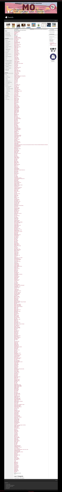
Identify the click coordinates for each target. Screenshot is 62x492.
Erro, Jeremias (16, 176)
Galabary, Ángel (16, 195)
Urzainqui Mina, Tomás (17, 450)
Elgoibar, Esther (16, 165)
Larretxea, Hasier (16, 280)
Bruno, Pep (15, 124)
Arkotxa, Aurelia (16, 78)
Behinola (15, 103)
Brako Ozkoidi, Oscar (17, 122)
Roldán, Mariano (16, 388)
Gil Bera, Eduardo (16, 211)
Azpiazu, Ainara (16, 94)
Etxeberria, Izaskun (16, 183)
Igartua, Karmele (16, 243)
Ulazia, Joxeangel (16, 436)
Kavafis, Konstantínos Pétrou (18, 266)
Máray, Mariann (16, 299)
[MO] (31, 13)
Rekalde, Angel (16, 377)
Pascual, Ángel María (17, 355)
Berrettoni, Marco (16, 108)
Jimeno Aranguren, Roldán (17, 259)
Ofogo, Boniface (16, 336)
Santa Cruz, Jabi (16, 408)
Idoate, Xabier (16, 242)
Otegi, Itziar (15, 350)
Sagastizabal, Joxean (17, 395)
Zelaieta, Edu (16, 468)
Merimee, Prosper (16, 315)
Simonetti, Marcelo (16, 421)
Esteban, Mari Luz (16, 179)
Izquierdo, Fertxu (16, 253)
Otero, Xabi (15, 352)
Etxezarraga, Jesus (16, 185)
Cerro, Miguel (16, 138)
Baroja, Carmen (16, 101)
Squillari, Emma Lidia (17, 425)
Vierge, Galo (15, 455)
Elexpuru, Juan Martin (17, 164)
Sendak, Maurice (16, 414)
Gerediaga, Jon (16, 209)
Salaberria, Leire (16, 400)
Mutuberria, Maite (16, 331)
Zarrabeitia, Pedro (16, 466)
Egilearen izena (16, 34)
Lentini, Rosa (16, 283)
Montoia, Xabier (16, 321)
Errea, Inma (15, 174)
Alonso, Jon (15, 56)
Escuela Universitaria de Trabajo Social (19, 178)
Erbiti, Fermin (16, 172)
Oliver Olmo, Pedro (16, 341)
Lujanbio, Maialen (16, 294)
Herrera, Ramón (16, 232)
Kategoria (15, 33)
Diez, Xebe (15, 155)
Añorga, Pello (16, 64)
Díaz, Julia (15, 154)
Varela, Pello (15, 454)
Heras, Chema (16, 229)
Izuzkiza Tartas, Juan (17, 255)
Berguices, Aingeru (16, 106)
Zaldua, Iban (15, 464)
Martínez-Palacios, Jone (17, 309)
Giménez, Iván (16, 212)
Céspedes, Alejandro (17, 139)
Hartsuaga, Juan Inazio (17, 228)
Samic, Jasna (16, 403)
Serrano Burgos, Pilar (17, 415)
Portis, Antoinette (16, 369)
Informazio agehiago (31, 491)
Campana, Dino (16, 127)
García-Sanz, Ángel (16, 202)
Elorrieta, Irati (16, 167)
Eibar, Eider (15, 163)
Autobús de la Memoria (17, 89)
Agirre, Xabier (16, 41)
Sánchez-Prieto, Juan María (17, 406)
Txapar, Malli (15, 434)
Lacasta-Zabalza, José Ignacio (18, 274)
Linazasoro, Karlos (16, 287)
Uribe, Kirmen (16, 442)
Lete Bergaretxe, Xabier (17, 286)
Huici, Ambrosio (16, 236)
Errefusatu (3, 490)
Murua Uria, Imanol (16, 330)
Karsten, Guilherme (16, 265)
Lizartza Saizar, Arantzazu (17, 290)
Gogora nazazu (51, 39)
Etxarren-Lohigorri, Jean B (17, 182)
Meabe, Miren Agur (16, 313)
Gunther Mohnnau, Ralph (17, 225)
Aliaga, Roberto (16, 54)
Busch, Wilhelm (16, 125)
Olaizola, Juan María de (17, 337)
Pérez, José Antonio (16, 360)
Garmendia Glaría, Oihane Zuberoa (18, 205)
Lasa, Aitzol (15, 281)
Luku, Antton (15, 295)
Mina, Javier (15, 318)
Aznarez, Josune (16, 93)
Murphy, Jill (15, 329)
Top (56, 480)
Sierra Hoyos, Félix (16, 420)
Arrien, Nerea (16, 82)
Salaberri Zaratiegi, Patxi (17, 399)
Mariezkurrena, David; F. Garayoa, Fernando (20, 301)
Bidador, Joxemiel (16, 111)
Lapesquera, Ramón (16, 276)
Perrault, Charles (16, 362)
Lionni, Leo (15, 288)
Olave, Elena (16, 339)
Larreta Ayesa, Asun (16, 279)
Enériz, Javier (16, 170)
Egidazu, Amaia (16, 161)
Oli (14, 340)
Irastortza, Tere (16, 247)
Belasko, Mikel (16, 104)
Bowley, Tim (15, 121)
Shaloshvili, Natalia (16, 419)
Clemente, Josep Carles (17, 142)
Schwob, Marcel (16, 412)
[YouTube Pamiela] (55, 49)
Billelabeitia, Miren (16, 114)
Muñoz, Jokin (16, 328)
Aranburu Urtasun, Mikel (17, 71)
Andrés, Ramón (16, 62)
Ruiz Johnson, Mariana (17, 394)
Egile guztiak (16, 36)
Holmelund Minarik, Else (17, 234)
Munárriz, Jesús (16, 326)
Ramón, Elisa (16, 375)
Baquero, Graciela (16, 99)
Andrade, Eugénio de (17, 61)
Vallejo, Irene (16, 453)
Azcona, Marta (16, 90)
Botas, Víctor (16, 120)
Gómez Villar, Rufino (17, 215)
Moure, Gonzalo (16, 324)
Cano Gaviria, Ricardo (17, 129)
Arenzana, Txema (16, 75)
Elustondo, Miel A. (16, 169)
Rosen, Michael (16, 390)
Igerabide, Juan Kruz (17, 244)
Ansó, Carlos (16, 66)
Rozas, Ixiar (15, 391)
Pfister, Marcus (16, 365)
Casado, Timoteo (16, 136)
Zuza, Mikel (15, 471)
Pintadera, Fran (16, 367)
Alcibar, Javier (16, 51)
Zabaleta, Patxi (16, 463)
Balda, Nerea (16, 97)
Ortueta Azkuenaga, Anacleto (18, 346)
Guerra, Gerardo (16, 223)
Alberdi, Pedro (16, 48)
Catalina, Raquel (16, 137)
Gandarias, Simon (16, 199)
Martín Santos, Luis (16, 302)
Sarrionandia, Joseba (17, 410)
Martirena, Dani (16, 310)
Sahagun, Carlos (16, 397)
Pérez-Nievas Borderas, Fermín (18, 361)
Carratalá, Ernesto (16, 133)
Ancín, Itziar (15, 60)
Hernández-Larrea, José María (18, 231)
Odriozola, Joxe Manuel (17, 335)
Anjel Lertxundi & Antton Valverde (18, 63)
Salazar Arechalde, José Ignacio (18, 401)
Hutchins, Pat (16, 238)
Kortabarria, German (16, 268)
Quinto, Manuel (16, 374)
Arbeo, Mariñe (16, 74)
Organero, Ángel (16, 344)
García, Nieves (16, 200)
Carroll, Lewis (16, 134)
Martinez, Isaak (16, 307)
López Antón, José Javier (17, 292)
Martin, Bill (15, 303)
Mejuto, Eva (15, 314)
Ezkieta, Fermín (16, 186)
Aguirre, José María (16, 45)
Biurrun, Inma (16, 116)
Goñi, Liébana (16, 217)
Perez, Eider (15, 359)
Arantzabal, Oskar (16, 73)
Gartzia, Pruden (16, 206)
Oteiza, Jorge (16, 351)
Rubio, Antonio (16, 392)
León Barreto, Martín (17, 284)
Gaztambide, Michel (16, 208)
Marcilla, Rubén (16, 300)
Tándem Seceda (16, 431)
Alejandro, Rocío (16, 52)
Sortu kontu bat (52, 42)
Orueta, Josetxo (16, 347)
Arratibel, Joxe (16, 79)
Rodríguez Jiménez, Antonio (18, 386)
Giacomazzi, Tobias (16, 210)
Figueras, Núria (16, 190)
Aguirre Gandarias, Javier (17, 44)
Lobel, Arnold (16, 291)
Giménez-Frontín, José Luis (17, 213)
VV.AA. (15, 461)
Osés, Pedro (15, 349)
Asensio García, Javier (17, 84)
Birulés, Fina (15, 115)
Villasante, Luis (16, 457)
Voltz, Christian (16, 459)
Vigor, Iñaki (15, 456)
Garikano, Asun (16, 204)
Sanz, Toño (15, 409)
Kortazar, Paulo (16, 270)
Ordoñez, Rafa (16, 343)
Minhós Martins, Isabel (17, 319)
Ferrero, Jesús (16, 189)
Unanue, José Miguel (17, 437)
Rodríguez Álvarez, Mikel (17, 384)
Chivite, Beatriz (16, 140)
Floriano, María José (17, 191)
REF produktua (16, 32)
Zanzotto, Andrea (16, 465)
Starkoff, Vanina (16, 427)
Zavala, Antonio (16, 467)
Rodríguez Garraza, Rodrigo (17, 385)
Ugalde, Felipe (16, 435)
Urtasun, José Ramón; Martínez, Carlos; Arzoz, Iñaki (21, 449)
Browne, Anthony (16, 123)
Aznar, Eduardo (16, 92)
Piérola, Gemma (16, 366)
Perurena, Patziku (16, 364)
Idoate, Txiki (15, 241)
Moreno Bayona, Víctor (17, 322)
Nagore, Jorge (16, 332)
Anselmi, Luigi (16, 65)
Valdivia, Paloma (16, 452)
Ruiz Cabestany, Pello (17, 393)
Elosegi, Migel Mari (16, 168)
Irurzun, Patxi (16, 251)
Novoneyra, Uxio (16, 333)
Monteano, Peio (16, 320)
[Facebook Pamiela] (51, 49)
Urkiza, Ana (15, 444)
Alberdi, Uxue (16, 49)
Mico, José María (16, 316)
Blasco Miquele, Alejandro (17, 118)
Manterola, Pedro (16, 298)
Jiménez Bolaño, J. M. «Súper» (18, 257)
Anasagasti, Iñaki (16, 58)
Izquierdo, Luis (16, 254)
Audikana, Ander (16, 88)
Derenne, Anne (16, 152)
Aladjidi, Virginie (16, 47)
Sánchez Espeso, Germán (17, 405)
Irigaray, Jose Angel (16, 250)
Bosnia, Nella (16, 119)
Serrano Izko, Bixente (17, 416)
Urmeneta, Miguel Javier (17, 445)
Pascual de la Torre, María (17, 354)
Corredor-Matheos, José (17, 146)
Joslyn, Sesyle (16, 260)
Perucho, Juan (16, 363)
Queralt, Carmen (16, 373)
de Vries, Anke (16, 149)
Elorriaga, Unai (16, 166)
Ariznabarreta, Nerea (17, 77)
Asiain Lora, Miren (16, 85)
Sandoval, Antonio (16, 407)
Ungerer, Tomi (16, 438)
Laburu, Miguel (16, 273)
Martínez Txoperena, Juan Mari (18, 306)
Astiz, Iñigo (15, 86)
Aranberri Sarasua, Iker (17, 70)
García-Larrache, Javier (17, 201)
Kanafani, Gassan (16, 264)
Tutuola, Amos (16, 433)
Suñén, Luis (15, 429)
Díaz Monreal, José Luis (17, 153)
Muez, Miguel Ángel (16, 325)
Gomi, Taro (15, 216)
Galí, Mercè (15, 198)
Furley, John (15, 194)
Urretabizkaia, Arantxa (17, 446)
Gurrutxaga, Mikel (16, 226)
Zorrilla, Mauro (16, 469)
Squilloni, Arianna (16, 426)
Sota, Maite (15, 424)
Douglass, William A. (17, 157)
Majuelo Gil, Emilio (16, 296)
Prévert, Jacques (16, 371)
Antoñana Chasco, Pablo (17, 67)
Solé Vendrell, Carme (17, 422)
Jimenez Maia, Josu (16, 258)
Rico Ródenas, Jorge (17, 380)
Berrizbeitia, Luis (16, 109)
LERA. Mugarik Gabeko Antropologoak (19, 285)
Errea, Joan (15, 175)
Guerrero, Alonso (16, 224)
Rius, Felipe (15, 382)
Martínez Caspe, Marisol (17, 304)
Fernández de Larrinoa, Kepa (18, 187)
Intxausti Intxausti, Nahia (17, 245)
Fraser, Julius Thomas (17, 193)
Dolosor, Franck (16, 156)
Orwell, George (16, 348)
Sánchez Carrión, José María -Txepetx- (19, 404)
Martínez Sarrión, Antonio (17, 305)
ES (5, 15)
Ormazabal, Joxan (16, 345)
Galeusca (15, 196)
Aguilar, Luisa (16, 43)
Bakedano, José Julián (17, 96)
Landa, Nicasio (16, 275)
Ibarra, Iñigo (15, 239)
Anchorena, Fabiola (16, 59)
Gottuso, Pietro (16, 219)
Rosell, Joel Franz (16, 389)
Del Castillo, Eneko (16, 150)
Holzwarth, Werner (16, 235)
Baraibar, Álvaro (16, 100)
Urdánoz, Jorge (16, 441)
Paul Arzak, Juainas (16, 356)
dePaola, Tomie (16, 151)
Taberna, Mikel (16, 430)
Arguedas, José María (17, 76)
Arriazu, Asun (16, 81)
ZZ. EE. (15, 472)
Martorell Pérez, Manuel (17, 311)
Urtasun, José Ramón (17, 448)
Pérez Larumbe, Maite (17, 358)
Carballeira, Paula (16, 131)
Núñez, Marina (16, 334)
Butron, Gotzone (16, 126)
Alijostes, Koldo (16, 55)
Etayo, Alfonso (16, 180)
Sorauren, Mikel (16, 423)
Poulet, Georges (16, 370)
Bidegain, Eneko (16, 112)
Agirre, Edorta (16, 40)
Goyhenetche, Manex (17, 220)
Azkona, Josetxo (16, 91)
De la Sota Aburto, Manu (17, 148)
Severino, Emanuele (16, 418)
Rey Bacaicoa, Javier (17, 379)
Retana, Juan (16, 378)
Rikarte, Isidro (16, 381)
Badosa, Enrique (16, 95)
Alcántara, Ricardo (16, 50)
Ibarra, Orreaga (16, 240)
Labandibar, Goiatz (16, 272)
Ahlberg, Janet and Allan (17, 46)
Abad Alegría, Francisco (17, 37)
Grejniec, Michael (16, 221)
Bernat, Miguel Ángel (17, 107)
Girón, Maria (15, 214)
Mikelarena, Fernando (17, 317)
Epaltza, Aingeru (16, 171)
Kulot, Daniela (16, 271)
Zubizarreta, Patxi (16, 470)
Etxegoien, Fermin (16, 184)
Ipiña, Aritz (15, 246)
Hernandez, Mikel (16, 230)
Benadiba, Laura (16, 105)
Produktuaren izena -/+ (17, 31)
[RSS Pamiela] (52, 51)
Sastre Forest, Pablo (17, 411)
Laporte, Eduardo (16, 277)
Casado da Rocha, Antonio (17, 135)
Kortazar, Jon (16, 269)
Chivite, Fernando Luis (17, 141)
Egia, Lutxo (15, 160)
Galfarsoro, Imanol (16, 197)
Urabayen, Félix (16, 439)
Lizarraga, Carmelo (16, 289)
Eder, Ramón (16, 159)
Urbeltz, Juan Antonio (17, 440)
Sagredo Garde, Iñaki (17, 396)
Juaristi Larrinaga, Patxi (17, 261)
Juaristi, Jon (15, 262)
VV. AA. (15, 460)
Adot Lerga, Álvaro (16, 39)
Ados (0, 490)
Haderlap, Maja (16, 227)
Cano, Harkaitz (16, 130)
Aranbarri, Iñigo (16, 69)
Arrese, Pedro (16, 80)
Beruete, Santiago (16, 110)
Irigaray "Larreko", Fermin (17, 249)
